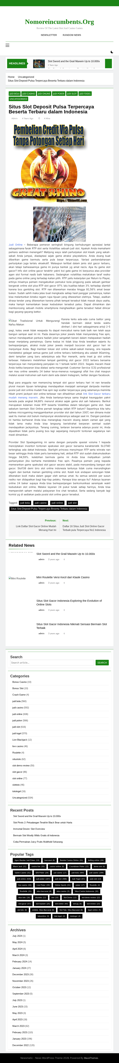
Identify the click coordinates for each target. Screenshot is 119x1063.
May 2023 (17, 1013)
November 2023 (20, 981)
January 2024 (19, 968)
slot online (17, 778)
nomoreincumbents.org (59, 21)
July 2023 (17, 1000)
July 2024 (17, 936)
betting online (96, 860)
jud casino (60, 873)
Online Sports (63, 885)
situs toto (24, 897)
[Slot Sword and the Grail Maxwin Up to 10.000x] (39, 65)
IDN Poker (42, 873)
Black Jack (19, 866)
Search (102, 662)
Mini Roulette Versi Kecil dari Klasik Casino (63, 577)
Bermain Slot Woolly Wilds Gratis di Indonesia (36, 835)
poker (80, 885)
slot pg (77, 904)
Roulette (16, 752)
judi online (44, 93)
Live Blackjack (19, 739)
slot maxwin (43, 904)
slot (54, 897)
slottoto (16, 784)
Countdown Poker (79, 866)
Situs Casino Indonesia (86, 891)
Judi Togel (78, 879)
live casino (17, 746)
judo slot (95, 879)
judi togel (85, 93)
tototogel (16, 791)
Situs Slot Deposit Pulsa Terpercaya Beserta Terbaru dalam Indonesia (49, 508)
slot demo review (21, 765)
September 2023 (20, 993)
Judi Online (15, 244)
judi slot (72, 93)
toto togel (59, 916)
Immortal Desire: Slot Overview (29, 829)
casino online (57, 866)
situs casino (63, 891)
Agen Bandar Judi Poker (27, 860)
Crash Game (19, 694)
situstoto (16, 759)
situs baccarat (44, 891)
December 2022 (20, 1045)
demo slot (99, 866)
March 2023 (18, 1026)
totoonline (43, 916)
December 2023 (20, 974)
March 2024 (18, 955)
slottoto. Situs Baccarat (43, 910)
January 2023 (19, 1038)
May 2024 (17, 942)
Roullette (26, 891)
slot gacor (17, 772)
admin (14, 118)
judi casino (28, 93)
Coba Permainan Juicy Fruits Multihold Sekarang (38, 841)
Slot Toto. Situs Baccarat (71, 910)
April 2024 (17, 948)
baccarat (49, 860)
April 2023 (17, 1019)
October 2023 (19, 987)
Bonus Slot (17, 688)
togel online (94, 910)
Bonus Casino (19, 682)
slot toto (22, 910)
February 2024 (19, 961)
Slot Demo (70, 897)
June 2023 (17, 1006)
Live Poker (43, 885)
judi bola (15, 93)
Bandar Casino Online (71, 860)
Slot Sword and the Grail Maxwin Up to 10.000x (74, 61)
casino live (38, 866)
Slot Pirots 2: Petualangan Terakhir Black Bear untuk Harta (42, 822)
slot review (93, 904)
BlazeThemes (91, 1058)
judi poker (58, 93)
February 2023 (19, 1032)
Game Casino (23, 873)
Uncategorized (18, 98)
